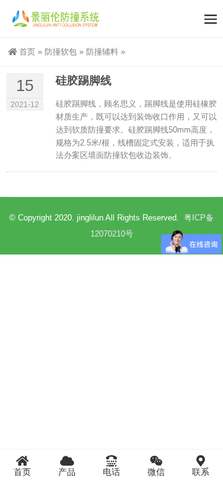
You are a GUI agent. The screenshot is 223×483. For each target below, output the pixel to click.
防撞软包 (61, 51)
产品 (67, 472)
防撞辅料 (102, 51)
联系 (200, 472)
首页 (27, 51)
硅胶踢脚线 (84, 80)
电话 (111, 472)
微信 (156, 472)
